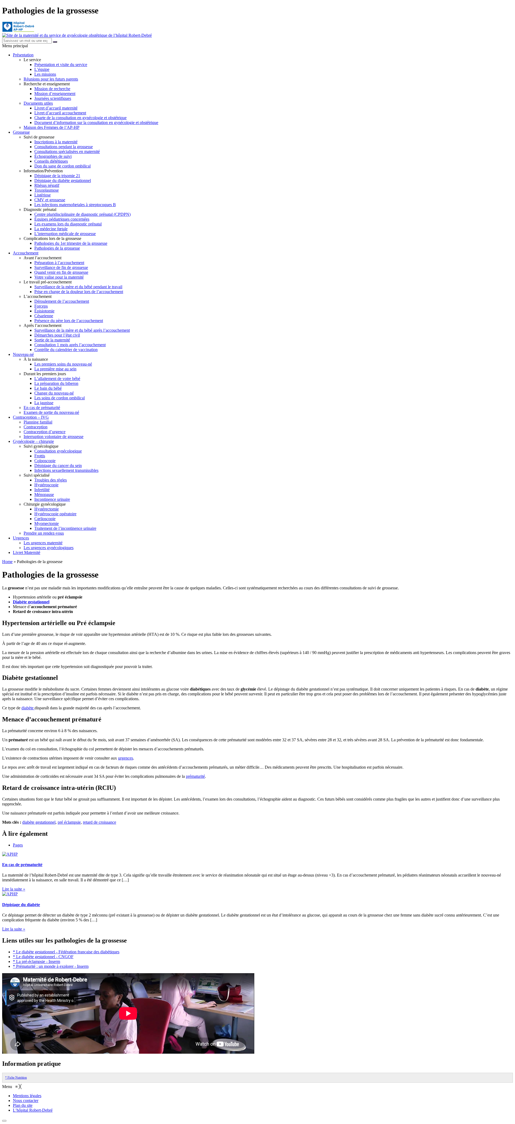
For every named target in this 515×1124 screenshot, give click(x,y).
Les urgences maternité (43, 543)
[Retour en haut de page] (4, 1121)
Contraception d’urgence (44, 431)
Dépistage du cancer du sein (58, 465)
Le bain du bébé (48, 388)
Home (7, 561)
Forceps (41, 306)
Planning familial (38, 422)
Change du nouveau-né (54, 393)
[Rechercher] (55, 42)
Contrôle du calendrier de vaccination (66, 349)
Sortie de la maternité (52, 340)
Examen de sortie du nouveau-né (51, 412)
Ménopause (44, 494)
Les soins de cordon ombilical (59, 398)
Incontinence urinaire (52, 499)
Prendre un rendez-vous (44, 533)
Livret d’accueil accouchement (60, 113)
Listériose (42, 195)
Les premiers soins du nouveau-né (63, 364)
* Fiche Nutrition (16, 1077)
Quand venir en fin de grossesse (61, 272)
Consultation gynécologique (58, 451)
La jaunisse (43, 402)
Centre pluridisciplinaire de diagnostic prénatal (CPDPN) (82, 214)
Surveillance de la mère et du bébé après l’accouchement (82, 330)
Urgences (21, 538)
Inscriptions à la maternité (56, 142)
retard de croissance (99, 822)
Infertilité (42, 489)
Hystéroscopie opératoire (55, 514)
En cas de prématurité (42, 407)
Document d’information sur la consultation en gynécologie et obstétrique (96, 122)
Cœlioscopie (45, 518)
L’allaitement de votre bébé (57, 378)
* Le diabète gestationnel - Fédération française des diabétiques (66, 952)
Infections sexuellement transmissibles (66, 470)
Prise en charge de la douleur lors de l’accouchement (78, 291)
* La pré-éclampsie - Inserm (36, 961)
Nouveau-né (23, 354)
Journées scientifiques (52, 98)
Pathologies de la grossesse (57, 248)
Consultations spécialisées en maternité (67, 151)
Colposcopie (45, 460)
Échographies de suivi (53, 156)
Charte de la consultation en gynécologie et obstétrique (80, 117)
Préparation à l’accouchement (59, 262)
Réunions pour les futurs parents (51, 79)
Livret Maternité (26, 552)
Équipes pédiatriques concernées (61, 219)
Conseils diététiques (51, 161)
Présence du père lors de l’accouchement (68, 320)
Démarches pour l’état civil (57, 335)
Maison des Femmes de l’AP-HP (51, 127)
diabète (28, 708)
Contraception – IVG (31, 417)
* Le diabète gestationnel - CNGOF (43, 956)
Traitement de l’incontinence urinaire (65, 528)
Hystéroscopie (46, 485)
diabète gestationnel (39, 822)
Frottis (39, 456)
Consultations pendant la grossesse (63, 146)
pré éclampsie (69, 822)
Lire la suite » (13, 889)
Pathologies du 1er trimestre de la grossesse (70, 243)
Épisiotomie (44, 311)
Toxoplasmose (46, 190)
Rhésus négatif (46, 185)
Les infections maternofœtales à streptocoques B (75, 204)
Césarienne (43, 315)
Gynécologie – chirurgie (33, 441)
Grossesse (21, 132)
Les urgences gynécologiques (48, 547)
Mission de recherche (52, 88)
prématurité (195, 776)
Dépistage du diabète (21, 904)
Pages (18, 845)
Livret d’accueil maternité (56, 108)
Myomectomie (46, 523)
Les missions (45, 74)
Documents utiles (38, 103)
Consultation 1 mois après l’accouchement (70, 344)
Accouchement (25, 253)
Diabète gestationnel (31, 602)
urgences (125, 758)
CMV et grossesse (49, 200)
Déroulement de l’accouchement (61, 301)
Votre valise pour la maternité (59, 277)
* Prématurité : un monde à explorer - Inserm (51, 966)
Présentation (23, 55)
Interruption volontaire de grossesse (53, 436)
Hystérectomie (46, 509)
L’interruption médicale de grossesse (65, 233)
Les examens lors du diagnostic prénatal (68, 224)
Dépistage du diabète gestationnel (62, 180)
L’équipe (41, 69)
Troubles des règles (50, 480)
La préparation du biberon (56, 383)
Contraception (35, 427)
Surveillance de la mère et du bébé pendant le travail (78, 286)
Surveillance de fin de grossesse (61, 267)
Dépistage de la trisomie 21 (57, 175)
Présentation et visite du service (60, 64)
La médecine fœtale (51, 229)
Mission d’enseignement (54, 93)
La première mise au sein (55, 369)
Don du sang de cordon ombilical (62, 166)
